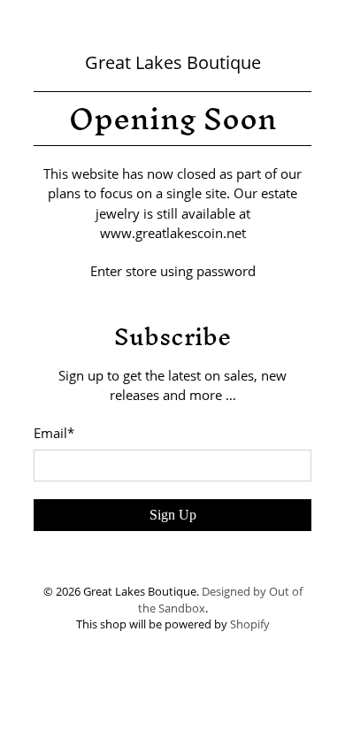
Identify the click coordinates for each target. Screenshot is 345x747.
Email (54, 433)
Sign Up (173, 514)
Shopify (250, 624)
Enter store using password (173, 271)
